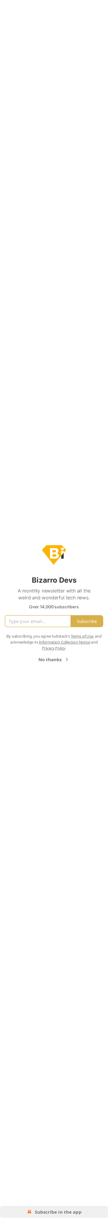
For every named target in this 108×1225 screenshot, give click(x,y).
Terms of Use (82, 636)
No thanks (50, 659)
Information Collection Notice (64, 642)
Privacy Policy (53, 648)
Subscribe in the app (58, 1212)
